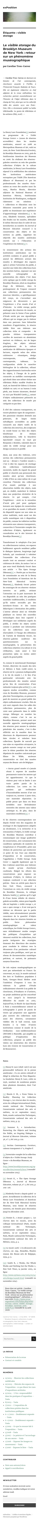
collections (22, 1319)
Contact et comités (13, 1360)
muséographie (8, 1321)
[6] (12, 572)
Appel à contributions (14, 1468)
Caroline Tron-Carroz (10, 1317)
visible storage (18, 1323)
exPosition (10, 7)
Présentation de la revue (15, 1357)
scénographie (8, 1323)
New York (17, 1321)
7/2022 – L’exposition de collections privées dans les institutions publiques (16, 1408)
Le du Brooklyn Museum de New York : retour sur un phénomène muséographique (19, 52)
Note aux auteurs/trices (15, 1465)
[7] (12, 584)
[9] (26, 814)
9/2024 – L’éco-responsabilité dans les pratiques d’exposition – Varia (19, 1396)
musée (29, 1319)
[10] (17, 895)
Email (5, 1496)
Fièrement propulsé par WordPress (15, 1517)
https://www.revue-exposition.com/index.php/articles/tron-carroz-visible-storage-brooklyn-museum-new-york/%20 (19, 1303)
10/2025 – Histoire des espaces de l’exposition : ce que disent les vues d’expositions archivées (20, 1387)
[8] (29, 687)
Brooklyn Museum (11, 1319)
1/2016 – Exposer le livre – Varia (19, 1447)
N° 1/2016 (32, 1317)
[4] (28, 394)
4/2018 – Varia (11, 1432)
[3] (24, 244)
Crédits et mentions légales (21, 1515)
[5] (20, 536)
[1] (27, 132)
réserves (24, 1321)
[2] (28, 214)
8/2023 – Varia (11, 1402)
